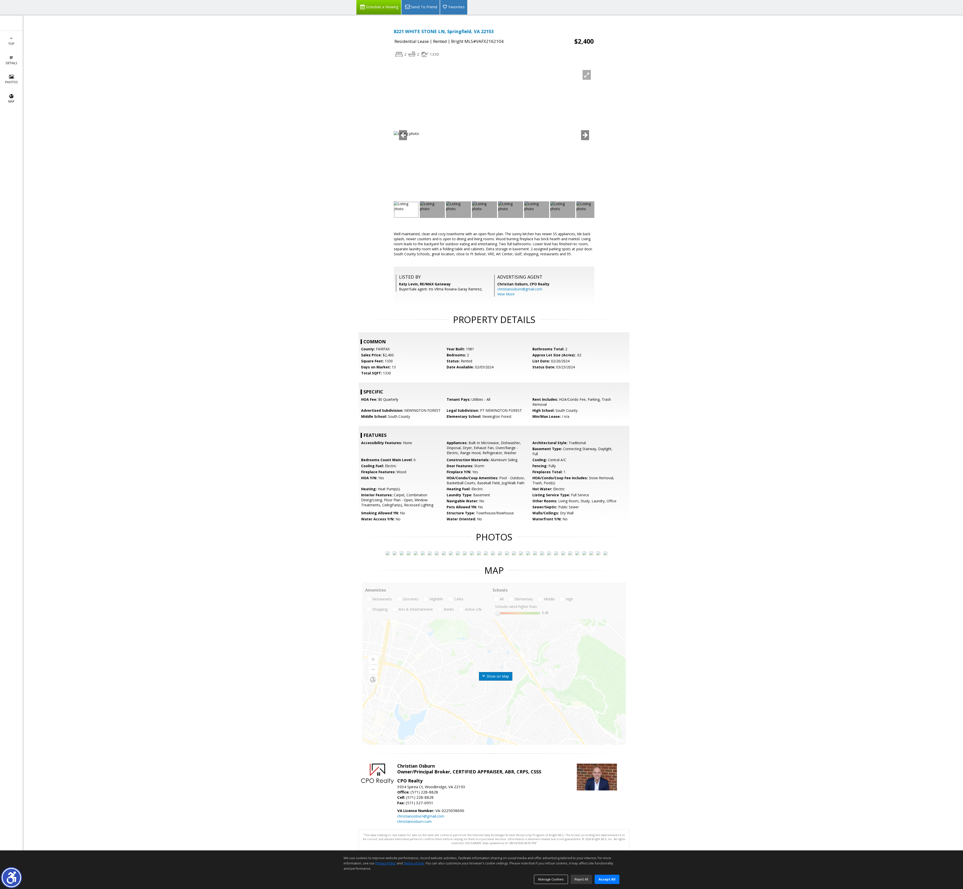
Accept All (607, 879)
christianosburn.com (414, 821)
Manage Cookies (551, 879)
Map (11, 101)
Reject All (581, 879)
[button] (11, 877)
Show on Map (497, 676)
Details (11, 63)
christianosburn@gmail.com (519, 289)
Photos (11, 82)
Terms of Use (414, 863)
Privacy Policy (385, 863)
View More (506, 294)
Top (11, 44)
